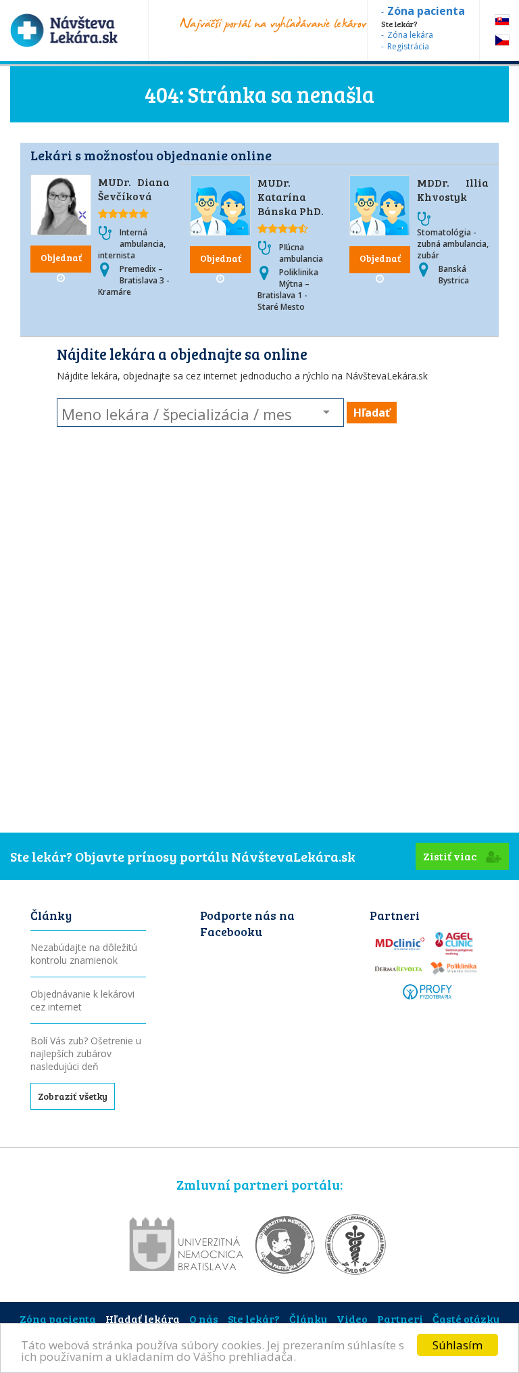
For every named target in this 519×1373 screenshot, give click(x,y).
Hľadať (371, 412)
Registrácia (408, 46)
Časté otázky (465, 1318)
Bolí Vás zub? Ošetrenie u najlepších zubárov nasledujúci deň (85, 1053)
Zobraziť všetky (72, 1096)
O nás (203, 1318)
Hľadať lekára (142, 1318)
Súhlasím (457, 1345)
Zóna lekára (410, 35)
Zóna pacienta (58, 1318)
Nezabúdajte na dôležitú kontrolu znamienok (83, 954)
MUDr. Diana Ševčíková (134, 188)
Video (352, 1318)
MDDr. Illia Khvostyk (453, 189)
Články (308, 1318)
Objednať (61, 257)
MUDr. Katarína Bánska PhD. (290, 196)
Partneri (400, 1318)
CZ (502, 40)
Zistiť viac (451, 856)
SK (502, 20)
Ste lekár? (254, 1318)
